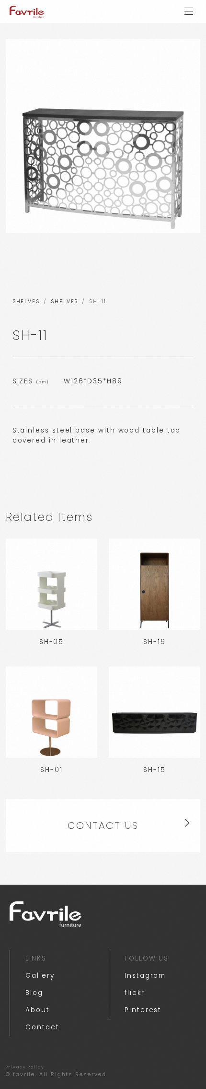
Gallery (39, 975)
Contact (42, 1027)
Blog (34, 992)
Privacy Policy (25, 1067)
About (37, 1010)
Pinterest (143, 1010)
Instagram (145, 975)
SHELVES (26, 301)
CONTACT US (103, 825)
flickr (135, 992)
